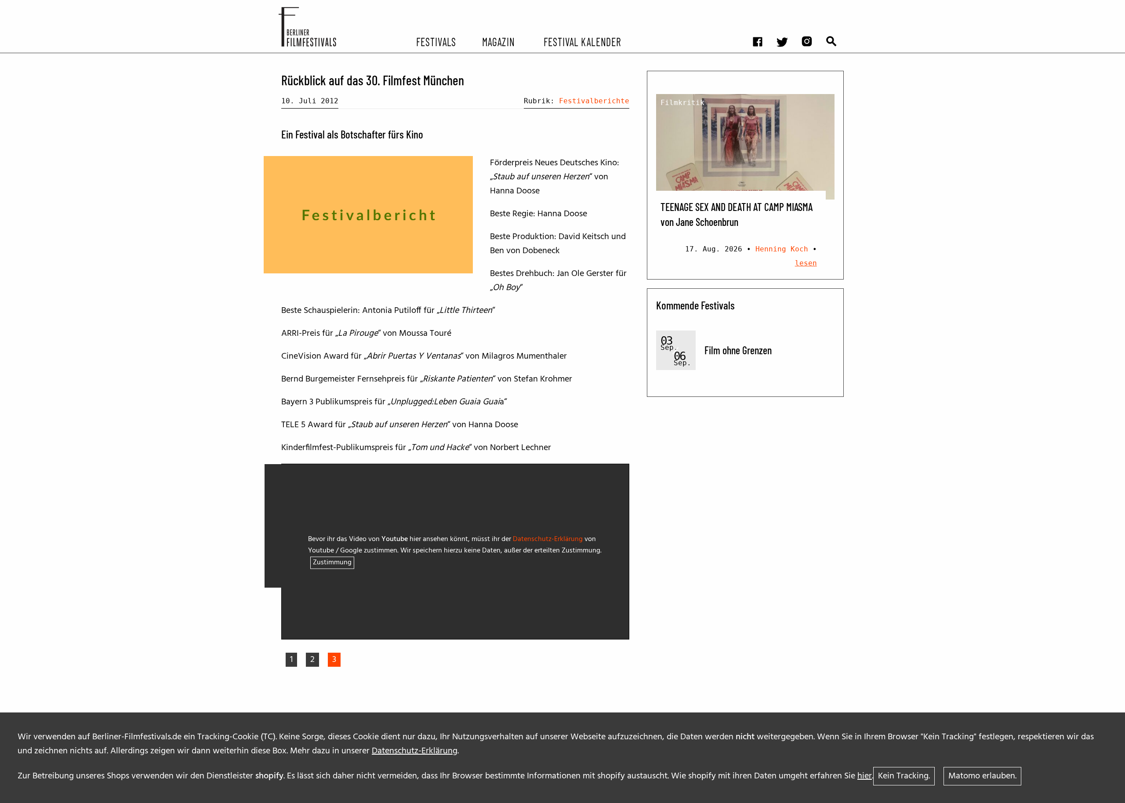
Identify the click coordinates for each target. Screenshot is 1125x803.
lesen (806, 263)
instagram (811, 7)
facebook (762, 7)
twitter (786, 7)
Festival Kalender (582, 41)
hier (864, 776)
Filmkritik (682, 102)
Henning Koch (781, 249)
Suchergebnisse (835, 7)
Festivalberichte (594, 101)
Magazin (498, 41)
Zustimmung (332, 563)
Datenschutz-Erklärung (414, 751)
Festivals (436, 41)
